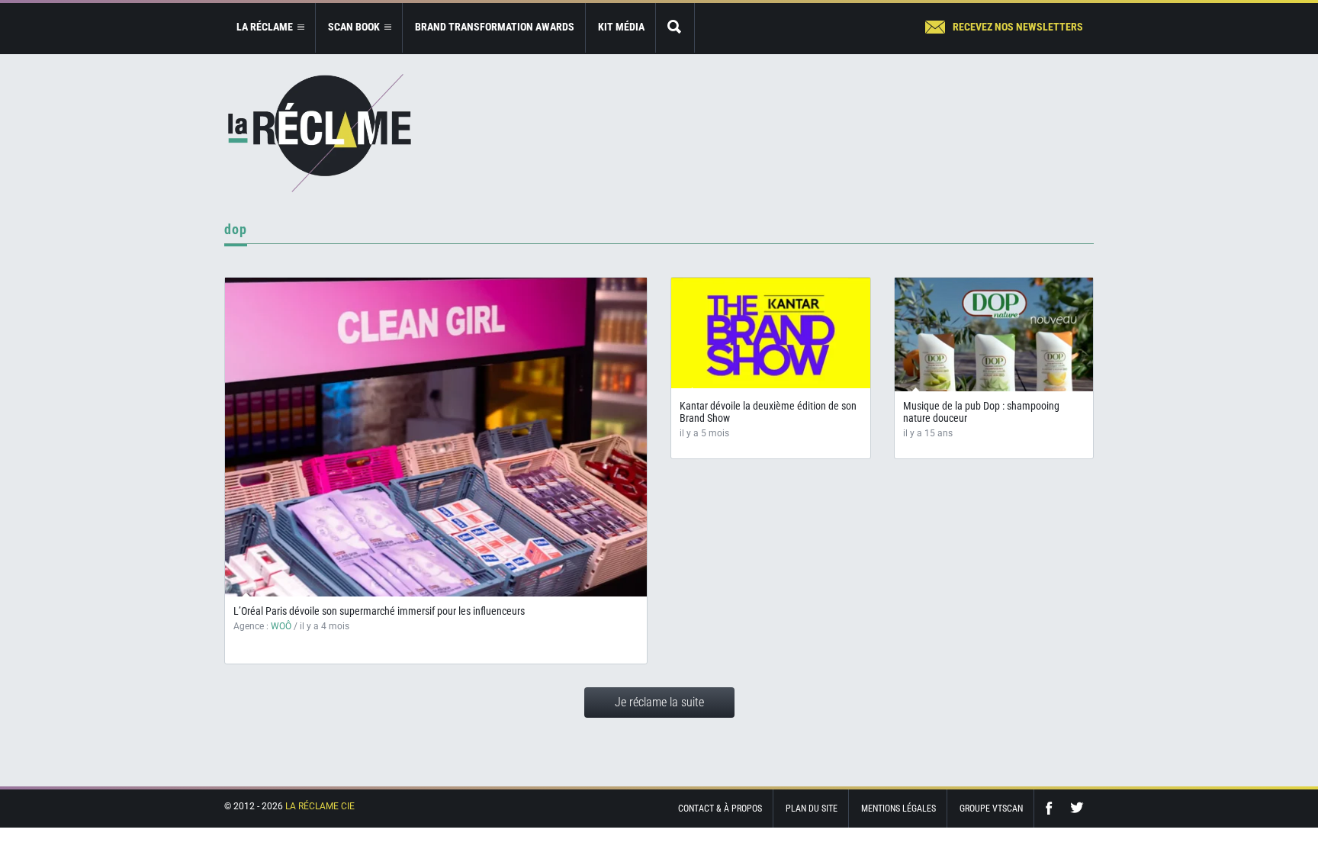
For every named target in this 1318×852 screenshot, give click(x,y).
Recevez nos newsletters (1018, 27)
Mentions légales (898, 808)
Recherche (675, 28)
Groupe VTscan (991, 808)
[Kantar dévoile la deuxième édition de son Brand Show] (770, 333)
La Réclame (319, 133)
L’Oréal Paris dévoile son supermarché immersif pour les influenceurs (379, 611)
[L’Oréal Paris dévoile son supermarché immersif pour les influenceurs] (436, 437)
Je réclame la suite (659, 702)
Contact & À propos (720, 808)
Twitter (1077, 808)
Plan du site (811, 808)
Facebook (1052, 808)
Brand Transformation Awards (494, 27)
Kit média (621, 27)
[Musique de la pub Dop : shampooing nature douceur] (994, 353)
